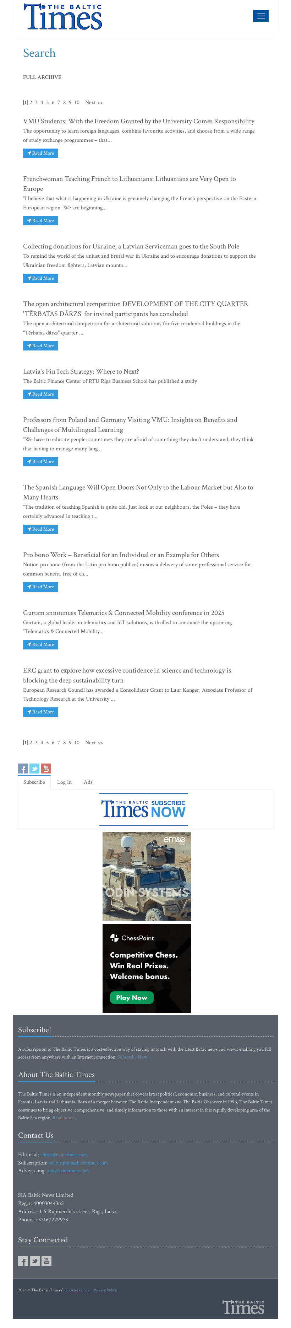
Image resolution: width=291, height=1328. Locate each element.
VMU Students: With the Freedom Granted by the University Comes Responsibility (138, 121)
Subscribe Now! (133, 1057)
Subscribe (34, 782)
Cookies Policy (77, 1290)
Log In (64, 782)
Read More (42, 153)
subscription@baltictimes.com (78, 1163)
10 (77, 102)
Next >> (94, 102)
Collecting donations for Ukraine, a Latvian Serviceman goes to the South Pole (131, 246)
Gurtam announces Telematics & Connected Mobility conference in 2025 (123, 612)
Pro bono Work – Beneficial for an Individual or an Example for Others (121, 554)
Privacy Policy (105, 1290)
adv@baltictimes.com (68, 1171)
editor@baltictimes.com (63, 1155)
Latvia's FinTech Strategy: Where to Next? (81, 371)
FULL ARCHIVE (42, 77)
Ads (88, 782)
